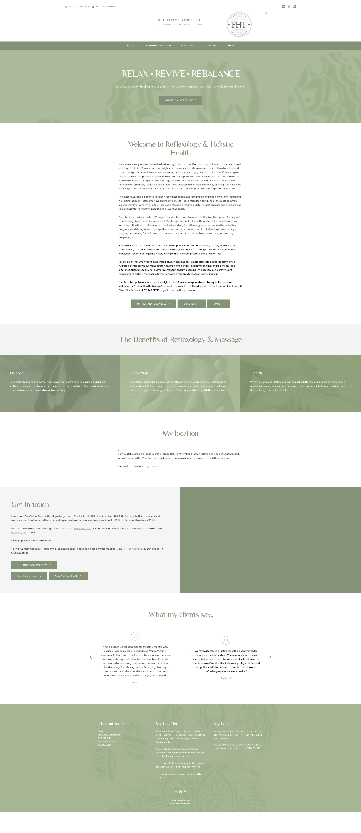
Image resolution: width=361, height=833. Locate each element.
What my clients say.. (180, 614)
